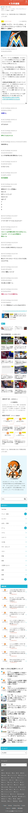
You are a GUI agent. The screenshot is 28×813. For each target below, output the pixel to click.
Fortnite (8, 773)
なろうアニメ (21, 777)
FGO (4, 773)
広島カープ (5, 798)
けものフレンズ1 (23, 775)
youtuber (4, 775)
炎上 (11, 798)
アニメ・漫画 (5, 514)
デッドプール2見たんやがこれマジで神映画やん (16, 727)
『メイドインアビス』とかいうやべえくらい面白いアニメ (16, 706)
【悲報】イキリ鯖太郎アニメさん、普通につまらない (16, 741)
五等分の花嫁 (21, 794)
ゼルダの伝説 (5, 787)
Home (5, 805)
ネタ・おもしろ (6, 546)
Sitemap (10, 805)
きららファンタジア (13, 775)
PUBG (23, 773)
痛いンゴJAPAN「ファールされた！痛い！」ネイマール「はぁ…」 (16, 719)
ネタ (11, 789)
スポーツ (4, 537)
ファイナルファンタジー (7, 791)
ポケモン (17, 791)
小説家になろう (6, 565)
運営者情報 (20, 808)
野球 (3, 579)
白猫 (15, 798)
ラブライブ (14, 794)
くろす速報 (11, 811)
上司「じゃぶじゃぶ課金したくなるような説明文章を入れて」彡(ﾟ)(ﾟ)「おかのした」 (16, 734)
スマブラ (10, 784)
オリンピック (19, 780)
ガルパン (4, 782)
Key (14, 773)
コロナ (22, 782)
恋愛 (3, 570)
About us (8, 808)
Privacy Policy (17, 805)
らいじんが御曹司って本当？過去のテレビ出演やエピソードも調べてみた (16, 674)
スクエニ (4, 784)
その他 (3, 542)
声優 (3, 556)
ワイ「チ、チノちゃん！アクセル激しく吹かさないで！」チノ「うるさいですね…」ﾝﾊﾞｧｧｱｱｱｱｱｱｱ (16, 698)
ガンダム (10, 782)
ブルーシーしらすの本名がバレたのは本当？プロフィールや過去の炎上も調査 (16, 690)
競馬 (19, 798)
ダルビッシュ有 (14, 787)
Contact (23, 805)
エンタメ (4, 518)
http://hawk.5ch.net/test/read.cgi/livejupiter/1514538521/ (15, 310)
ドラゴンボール (23, 787)
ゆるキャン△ (5, 780)
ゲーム (3, 528)
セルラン (17, 784)
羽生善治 (4, 801)
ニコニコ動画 (5, 789)
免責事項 (14, 808)
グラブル (17, 782)
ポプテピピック (6, 794)
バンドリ (17, 789)
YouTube (4, 509)
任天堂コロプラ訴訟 (7, 796)
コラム (3, 532)
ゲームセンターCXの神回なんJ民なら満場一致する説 (16, 713)
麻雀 (21, 801)
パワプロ (23, 789)
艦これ (10, 801)
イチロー (12, 780)
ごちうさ (14, 777)
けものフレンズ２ (6, 777)
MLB (2, 21)
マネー (3, 551)
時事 (3, 574)
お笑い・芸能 (5, 523)
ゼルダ (22, 784)
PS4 (18, 773)
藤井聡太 (16, 801)
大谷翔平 (15, 796)
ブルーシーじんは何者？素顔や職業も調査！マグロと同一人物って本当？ (16, 682)
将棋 (3, 560)
